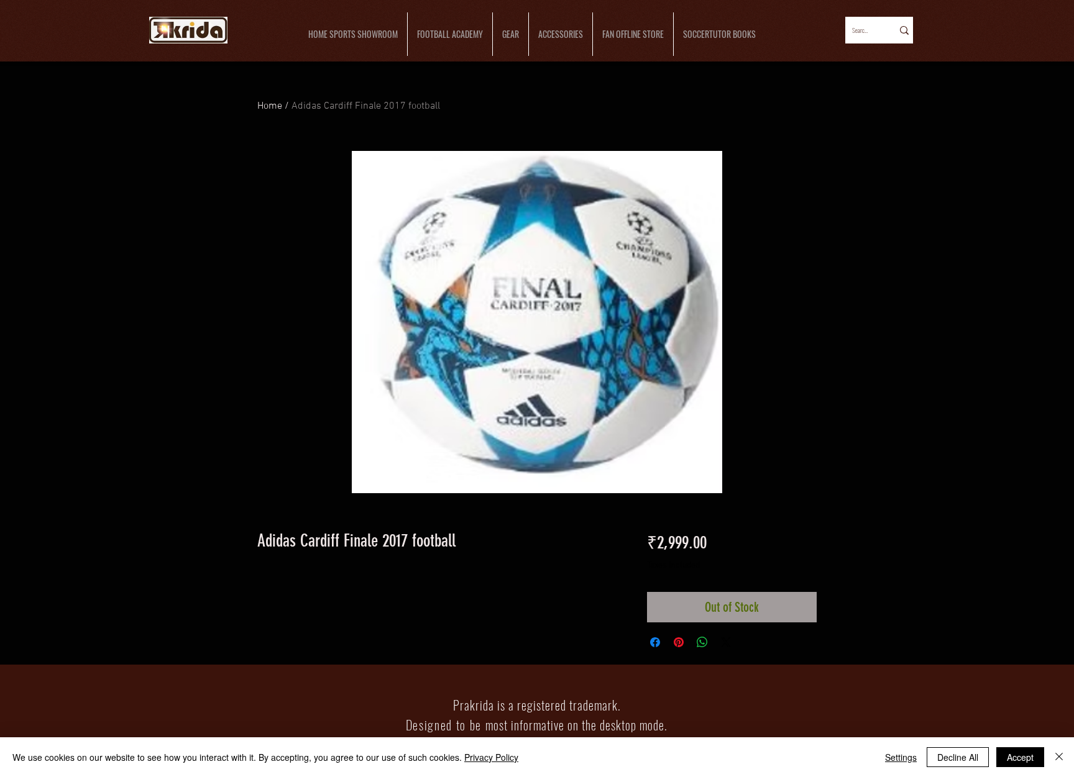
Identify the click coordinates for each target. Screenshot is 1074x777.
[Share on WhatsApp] (702, 642)
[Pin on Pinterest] (678, 642)
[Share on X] (725, 642)
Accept (1020, 757)
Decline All (957, 757)
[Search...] (903, 30)
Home (269, 106)
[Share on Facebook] (655, 642)
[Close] (1059, 757)
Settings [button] (901, 757)
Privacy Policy (491, 757)
